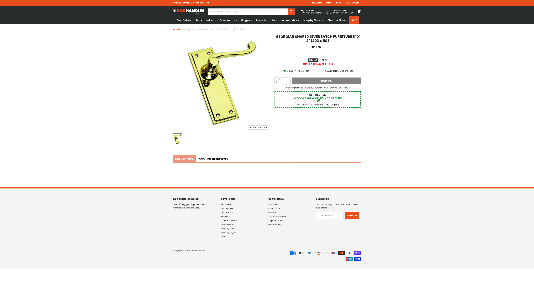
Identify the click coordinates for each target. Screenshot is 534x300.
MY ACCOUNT (351, 2)
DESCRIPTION (184, 159)
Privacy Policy (275, 224)
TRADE (337, 2)
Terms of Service (277, 216)
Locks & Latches (266, 20)
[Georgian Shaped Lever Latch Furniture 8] (177, 139)
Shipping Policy (276, 220)
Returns (272, 212)
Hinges (245, 20)
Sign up (352, 215)
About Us (273, 204)
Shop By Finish (312, 20)
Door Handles (205, 20)
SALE (354, 20)
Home (176, 29)
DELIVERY (317, 2)
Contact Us (274, 208)
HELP (328, 2)
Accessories (289, 20)
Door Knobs (227, 20)
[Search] (291, 11)
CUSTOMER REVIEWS (213, 159)
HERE (348, 87)
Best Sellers (184, 20)
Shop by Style (337, 20)
